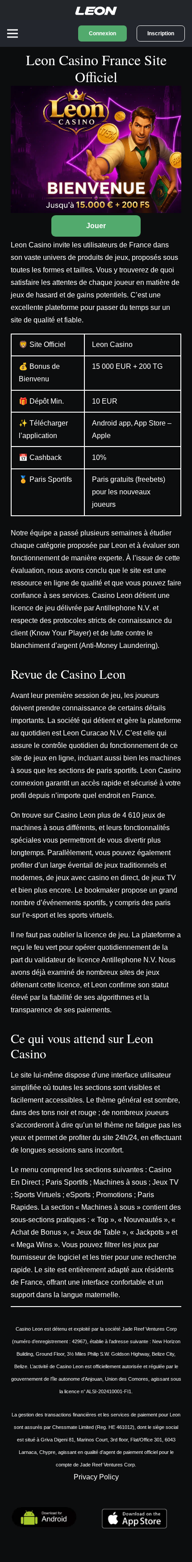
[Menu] (12, 33)
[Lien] (96, 10)
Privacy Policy (96, 1477)
